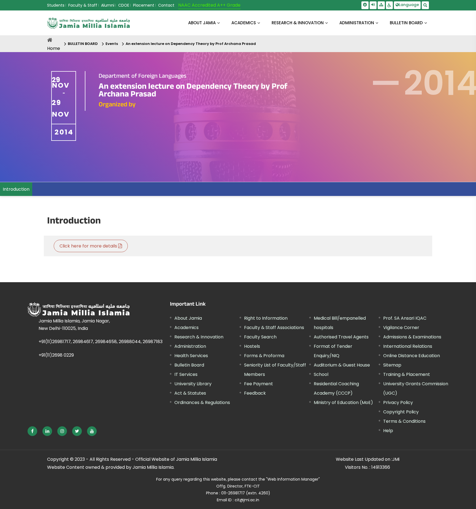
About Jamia (202, 23)
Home (53, 48)
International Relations (407, 346)
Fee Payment (258, 384)
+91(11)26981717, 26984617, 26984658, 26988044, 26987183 (101, 341)
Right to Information (266, 318)
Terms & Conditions (404, 421)
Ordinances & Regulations (202, 402)
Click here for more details (89, 246)
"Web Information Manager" (293, 479)
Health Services (191, 355)
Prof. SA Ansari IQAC (404, 318)
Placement (143, 5)
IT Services (186, 374)
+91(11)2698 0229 (56, 355)
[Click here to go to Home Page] (88, 23)
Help (388, 430)
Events (112, 43)
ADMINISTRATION (356, 23)
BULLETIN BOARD (406, 23)
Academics (186, 327)
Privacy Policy (398, 402)
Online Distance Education (411, 355)
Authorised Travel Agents (341, 337)
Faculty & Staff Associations (274, 327)
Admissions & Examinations (412, 337)
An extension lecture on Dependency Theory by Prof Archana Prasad (191, 43)
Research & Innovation (198, 337)
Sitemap (392, 365)
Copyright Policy (401, 412)
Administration (190, 346)
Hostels (252, 346)
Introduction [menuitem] (16, 189)
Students (55, 5)
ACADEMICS (243, 23)
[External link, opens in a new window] (32, 431)
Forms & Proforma (264, 355)
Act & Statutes (190, 393)
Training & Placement (406, 374)
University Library (193, 384)
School (321, 374)
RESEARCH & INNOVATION (298, 23)
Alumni (107, 5)
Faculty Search (260, 337)
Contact (166, 5)
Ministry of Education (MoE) (343, 402)
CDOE (123, 5)
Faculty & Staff (82, 5)
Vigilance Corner (401, 327)
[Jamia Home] (78, 309)
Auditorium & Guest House (342, 365)
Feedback (255, 393)
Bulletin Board (189, 365)
